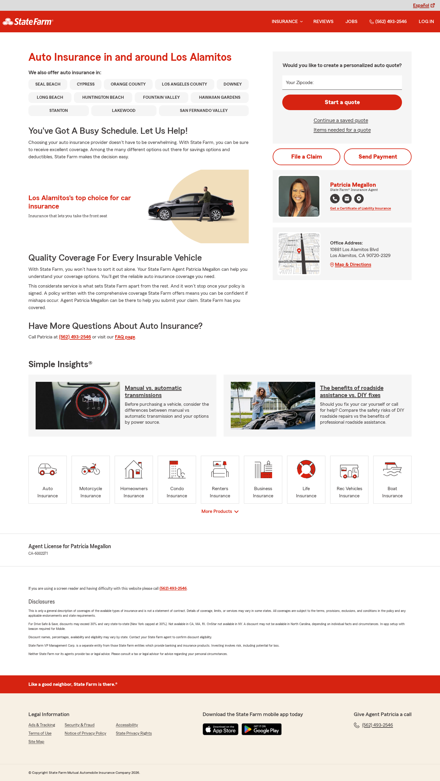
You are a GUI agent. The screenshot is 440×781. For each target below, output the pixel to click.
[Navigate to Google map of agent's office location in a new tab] (359, 198)
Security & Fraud (80, 725)
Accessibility (127, 725)
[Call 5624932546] (335, 198)
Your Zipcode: (300, 82)
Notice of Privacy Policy (85, 733)
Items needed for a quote (342, 130)
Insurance (285, 21)
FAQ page (125, 337)
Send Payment (378, 157)
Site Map (36, 742)
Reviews (323, 21)
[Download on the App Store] (221, 729)
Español (421, 5)
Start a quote (342, 102)
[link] (28, 22)
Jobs (351, 21)
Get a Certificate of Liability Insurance (360, 208)
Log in (426, 21)
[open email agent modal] (347, 199)
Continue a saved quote (341, 120)
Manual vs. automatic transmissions (153, 391)
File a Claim (306, 157)
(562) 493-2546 (391, 21)
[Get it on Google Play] (262, 729)
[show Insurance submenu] (300, 21)
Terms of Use (39, 733)
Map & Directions (353, 264)
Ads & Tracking (41, 725)
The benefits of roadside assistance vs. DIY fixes (351, 391)
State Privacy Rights (134, 733)
